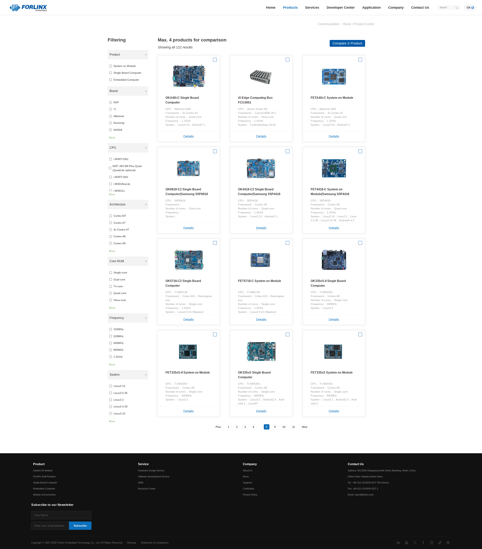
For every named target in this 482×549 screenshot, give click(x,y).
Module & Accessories (44, 494)
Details (188, 136)
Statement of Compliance (155, 542)
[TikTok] (440, 542)
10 (283, 426)
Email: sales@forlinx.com (361, 494)
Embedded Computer (44, 488)
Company (396, 7)
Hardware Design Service (151, 470)
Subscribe (80, 525)
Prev (218, 426)
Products (290, 7)
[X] (415, 542)
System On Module (43, 470)
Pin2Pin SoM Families (44, 476)
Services (312, 7)
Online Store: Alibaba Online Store (365, 476)
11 (293, 426)
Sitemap (131, 542)
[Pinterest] (448, 542)
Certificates (248, 488)
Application (371, 7)
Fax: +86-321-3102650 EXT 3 (363, 488)
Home (270, 7)
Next (304, 426)
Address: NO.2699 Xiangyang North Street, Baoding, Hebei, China (382, 470)
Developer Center (341, 7)
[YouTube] (406, 542)
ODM (140, 482)
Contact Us (420, 7)
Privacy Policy (250, 494)
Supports (247, 482)
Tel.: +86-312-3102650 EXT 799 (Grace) (368, 482)
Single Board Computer (45, 482)
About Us (247, 470)
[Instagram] (431, 542)
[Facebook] (423, 542)
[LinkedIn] (398, 542)
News (246, 476)
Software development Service (153, 476)
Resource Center (147, 488)
